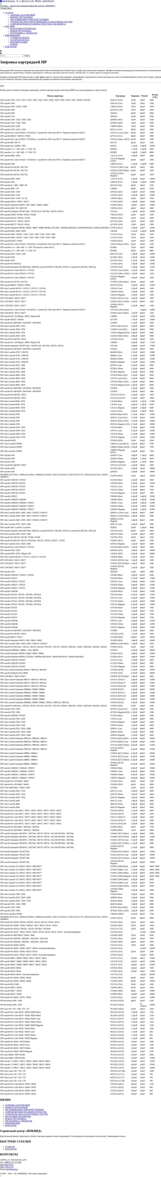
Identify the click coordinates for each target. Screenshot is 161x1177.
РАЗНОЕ (14, 44)
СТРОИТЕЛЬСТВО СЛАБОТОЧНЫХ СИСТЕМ (26, 1114)
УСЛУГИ (9, 13)
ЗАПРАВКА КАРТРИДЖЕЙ (22, 15)
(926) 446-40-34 (6, 1165)
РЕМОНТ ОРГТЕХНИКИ (21, 17)
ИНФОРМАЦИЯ (12, 35)
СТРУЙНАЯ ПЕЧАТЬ (19, 38)
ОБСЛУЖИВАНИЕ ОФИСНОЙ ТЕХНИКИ (29, 19)
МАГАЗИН (10, 26)
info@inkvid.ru (9, 1)
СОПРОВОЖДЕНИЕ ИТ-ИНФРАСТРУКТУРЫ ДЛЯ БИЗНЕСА (38, 24)
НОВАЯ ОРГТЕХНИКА (20, 31)
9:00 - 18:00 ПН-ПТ (45, 1)
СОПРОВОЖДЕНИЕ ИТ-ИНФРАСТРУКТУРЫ (26, 1112)
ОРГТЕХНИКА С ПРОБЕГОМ (23, 33)
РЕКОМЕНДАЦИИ (18, 42)
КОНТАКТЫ (10, 47)
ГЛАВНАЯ (10, 1147)
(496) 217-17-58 (13, 1162)
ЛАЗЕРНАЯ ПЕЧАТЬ (19, 40)
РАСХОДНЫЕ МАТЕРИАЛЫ (23, 29)
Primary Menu (6, 8)
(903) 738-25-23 (6, 1167)
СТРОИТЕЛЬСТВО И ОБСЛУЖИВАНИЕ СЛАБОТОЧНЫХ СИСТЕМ (41, 22)
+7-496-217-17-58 (26, 1)
